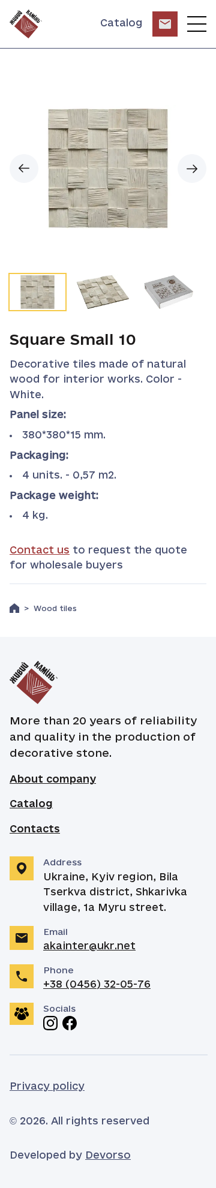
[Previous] (24, 168)
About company (53, 779)
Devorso (108, 1155)
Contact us (40, 550)
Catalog (121, 23)
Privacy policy (47, 1086)
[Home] (14, 608)
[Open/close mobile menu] (196, 24)
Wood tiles (55, 609)
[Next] (192, 168)
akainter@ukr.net (89, 946)
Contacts (35, 829)
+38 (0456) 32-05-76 (97, 985)
